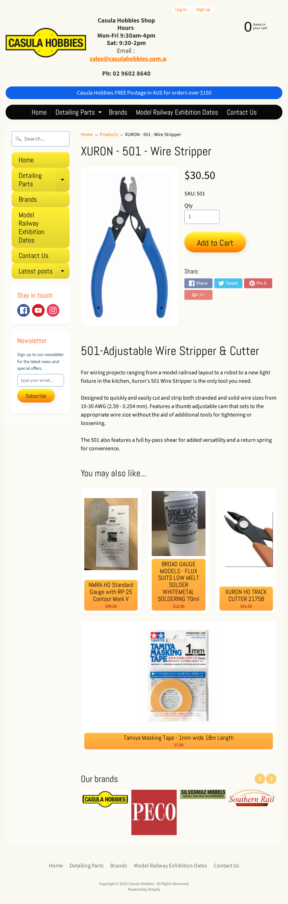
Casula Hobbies (142, 883)
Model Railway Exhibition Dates (177, 112)
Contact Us (242, 112)
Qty (188, 205)
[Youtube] (38, 310)
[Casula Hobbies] (46, 43)
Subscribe (36, 396)
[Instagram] (53, 310)
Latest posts (44, 272)
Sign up (203, 9)
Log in (180, 9)
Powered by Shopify (144, 889)
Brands (118, 112)
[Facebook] (23, 310)
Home (39, 112)
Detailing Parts (79, 113)
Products (109, 134)
